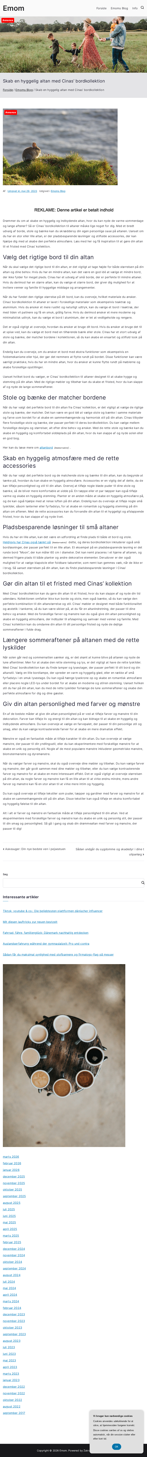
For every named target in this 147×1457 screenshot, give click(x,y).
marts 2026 (11, 1156)
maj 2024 (9, 1288)
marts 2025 (11, 1235)
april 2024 (10, 1294)
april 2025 (10, 1229)
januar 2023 (11, 1380)
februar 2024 (12, 1308)
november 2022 (14, 1393)
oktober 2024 (12, 1262)
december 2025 (14, 1176)
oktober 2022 (12, 1400)
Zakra (87, 1450)
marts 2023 (11, 1373)
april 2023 (10, 1367)
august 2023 (11, 1341)
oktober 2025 (12, 1189)
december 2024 (14, 1249)
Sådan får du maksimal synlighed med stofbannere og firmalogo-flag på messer (58, 954)
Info (135, 8)
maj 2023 (9, 1360)
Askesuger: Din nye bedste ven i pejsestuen (35, 849)
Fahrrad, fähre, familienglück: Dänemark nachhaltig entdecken (46, 932)
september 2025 (14, 1196)
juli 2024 (9, 1281)
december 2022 (14, 1386)
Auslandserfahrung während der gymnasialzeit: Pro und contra (46, 943)
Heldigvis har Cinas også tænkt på (27, 542)
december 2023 (14, 1314)
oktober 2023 (12, 1327)
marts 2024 (11, 1301)
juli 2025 (9, 1209)
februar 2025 (12, 1242)
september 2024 (14, 1268)
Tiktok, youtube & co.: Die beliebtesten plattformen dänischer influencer (53, 911)
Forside (101, 8)
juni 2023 (9, 1354)
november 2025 (14, 1183)
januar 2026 (11, 1170)
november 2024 (14, 1255)
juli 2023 (9, 1347)
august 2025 (11, 1202)
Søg (5, 874)
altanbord (46, 447)
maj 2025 (9, 1222)
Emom (14, 8)
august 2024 (11, 1275)
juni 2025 (9, 1216)
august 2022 (11, 1406)
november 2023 (14, 1321)
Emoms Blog (119, 8)
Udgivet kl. (22, 191)
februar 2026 (12, 1163)
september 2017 (14, 1413)
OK (116, 1446)
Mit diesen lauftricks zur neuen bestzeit (30, 922)
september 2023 (14, 1334)
